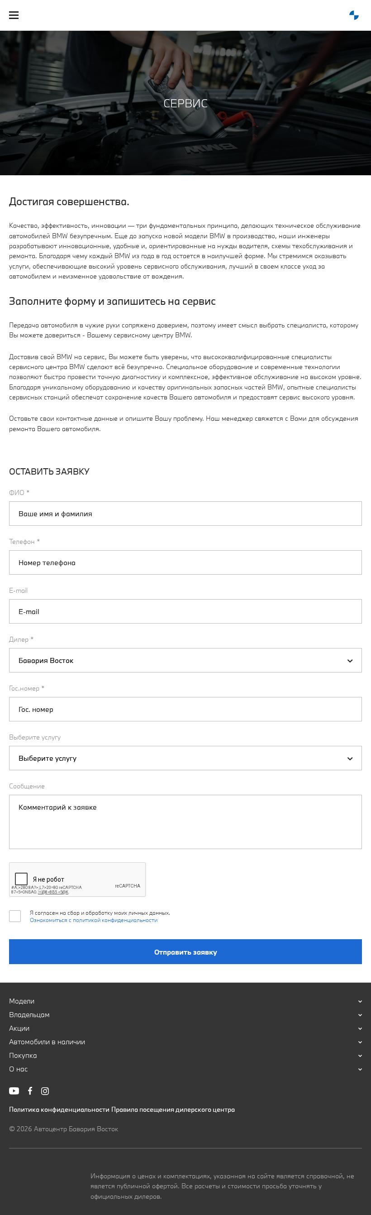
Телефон (24, 541)
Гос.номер (27, 688)
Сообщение (27, 786)
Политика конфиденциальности (59, 1109)
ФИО (19, 492)
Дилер (21, 639)
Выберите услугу (35, 737)
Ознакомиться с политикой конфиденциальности (93, 919)
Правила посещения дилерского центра (173, 1109)
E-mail (18, 590)
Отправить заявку (185, 951)
